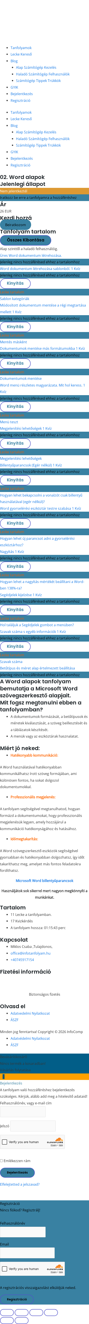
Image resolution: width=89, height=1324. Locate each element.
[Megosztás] (36, 1312)
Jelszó (4, 1126)
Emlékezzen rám (16, 1160)
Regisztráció (20, 100)
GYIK (14, 87)
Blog (14, 60)
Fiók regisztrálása (14, 1216)
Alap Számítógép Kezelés (36, 67)
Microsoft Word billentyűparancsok (44, 880)
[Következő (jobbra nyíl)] (22, 1320)
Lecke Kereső (21, 54)
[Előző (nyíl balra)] (7, 1320)
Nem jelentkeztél (13, 190)
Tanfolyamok (21, 47)
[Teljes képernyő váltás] (22, 1312)
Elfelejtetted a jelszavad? (20, 1184)
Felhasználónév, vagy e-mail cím (26, 1102)
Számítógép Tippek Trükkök (38, 80)
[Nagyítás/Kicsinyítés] (7, 1312)
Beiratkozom (15, 224)
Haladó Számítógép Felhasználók (43, 74)
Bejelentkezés (22, 93)
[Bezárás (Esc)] (51, 1312)
